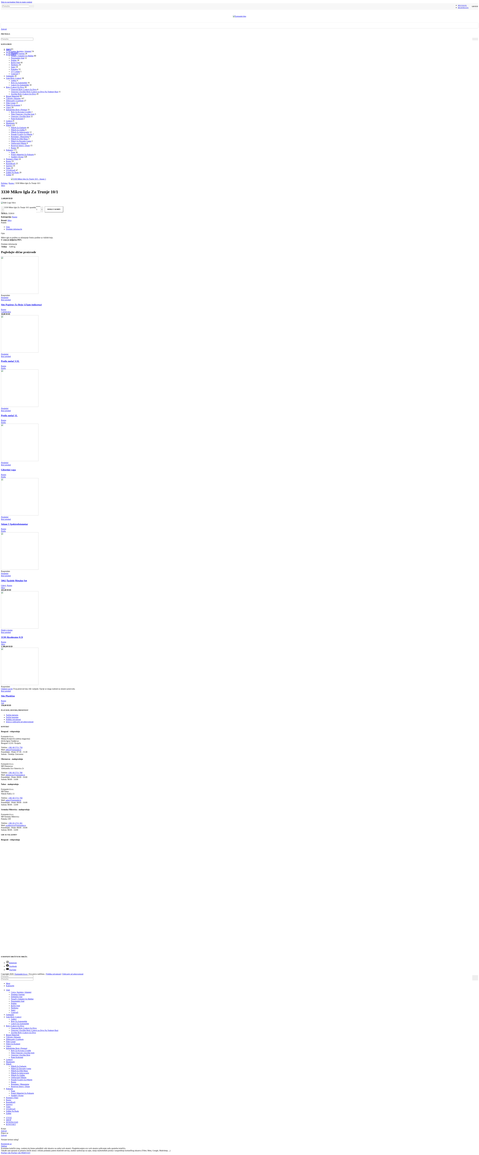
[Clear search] (27, 6)
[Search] (31, 6)
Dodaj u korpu (53, 209)
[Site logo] (239, 16)
